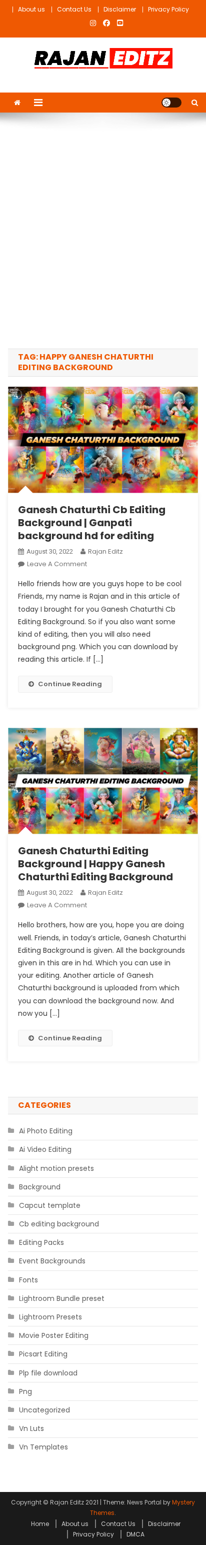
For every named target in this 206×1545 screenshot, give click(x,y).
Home (40, 1523)
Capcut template (49, 1205)
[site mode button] (172, 103)
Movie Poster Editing (53, 1335)
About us (31, 9)
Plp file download (48, 1373)
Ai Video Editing (45, 1149)
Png (25, 1391)
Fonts (28, 1280)
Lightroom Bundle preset (61, 1298)
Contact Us (74, 9)
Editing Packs (41, 1242)
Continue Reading (70, 684)
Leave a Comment (57, 564)
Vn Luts (31, 1428)
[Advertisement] (103, 231)
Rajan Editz (105, 551)
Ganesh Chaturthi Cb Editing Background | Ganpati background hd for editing (92, 523)
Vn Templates (43, 1447)
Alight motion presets (56, 1168)
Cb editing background (59, 1224)
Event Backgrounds (52, 1261)
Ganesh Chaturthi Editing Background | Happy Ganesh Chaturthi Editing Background (95, 864)
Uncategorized (44, 1410)
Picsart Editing (43, 1354)
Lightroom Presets (50, 1317)
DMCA (135, 1534)
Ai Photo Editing (45, 1131)
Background (39, 1187)
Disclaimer (120, 9)
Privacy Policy (168, 9)
